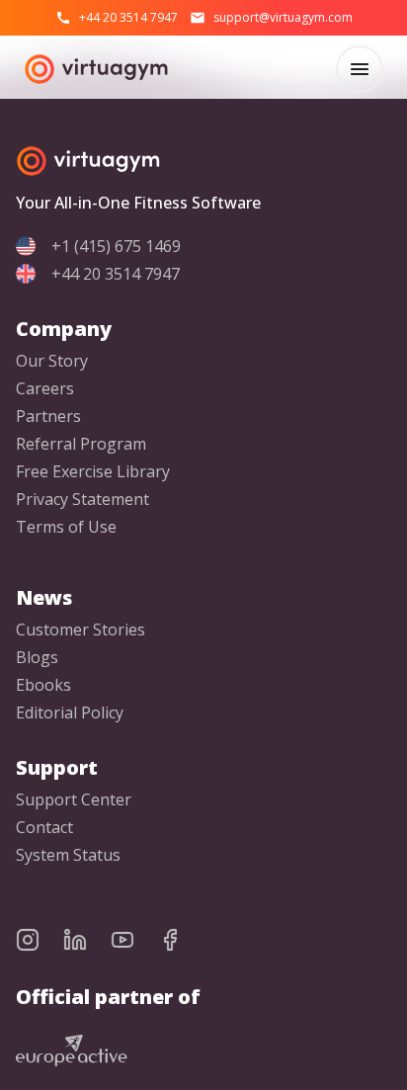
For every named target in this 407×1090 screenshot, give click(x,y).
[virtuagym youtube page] (134, 940)
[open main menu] (359, 69)
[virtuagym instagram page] (39, 940)
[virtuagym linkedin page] (87, 940)
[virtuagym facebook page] (181, 940)
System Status (68, 855)
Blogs (37, 657)
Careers (45, 388)
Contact (44, 827)
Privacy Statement (82, 499)
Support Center (73, 800)
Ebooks (43, 685)
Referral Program (81, 444)
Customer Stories (80, 630)
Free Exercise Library (93, 471)
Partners (48, 416)
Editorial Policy (69, 713)
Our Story (52, 361)
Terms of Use (66, 527)
